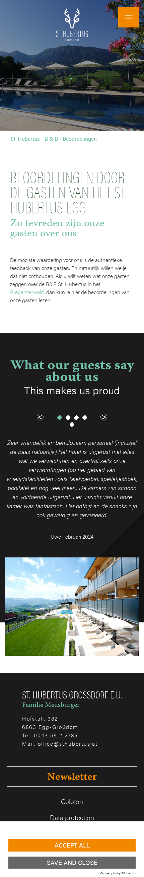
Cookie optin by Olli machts (118, 873)
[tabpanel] (72, 547)
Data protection (72, 817)
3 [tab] (76, 417)
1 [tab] (59, 417)
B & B (51, 138)
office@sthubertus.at (68, 743)
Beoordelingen (80, 138)
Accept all (72, 845)
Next (103, 417)
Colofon (72, 801)
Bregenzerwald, (27, 292)
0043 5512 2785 (56, 735)
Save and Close (72, 862)
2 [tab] (67, 417)
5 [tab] (72, 424)
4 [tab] (84, 417)
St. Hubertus (25, 138)
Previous (40, 417)
